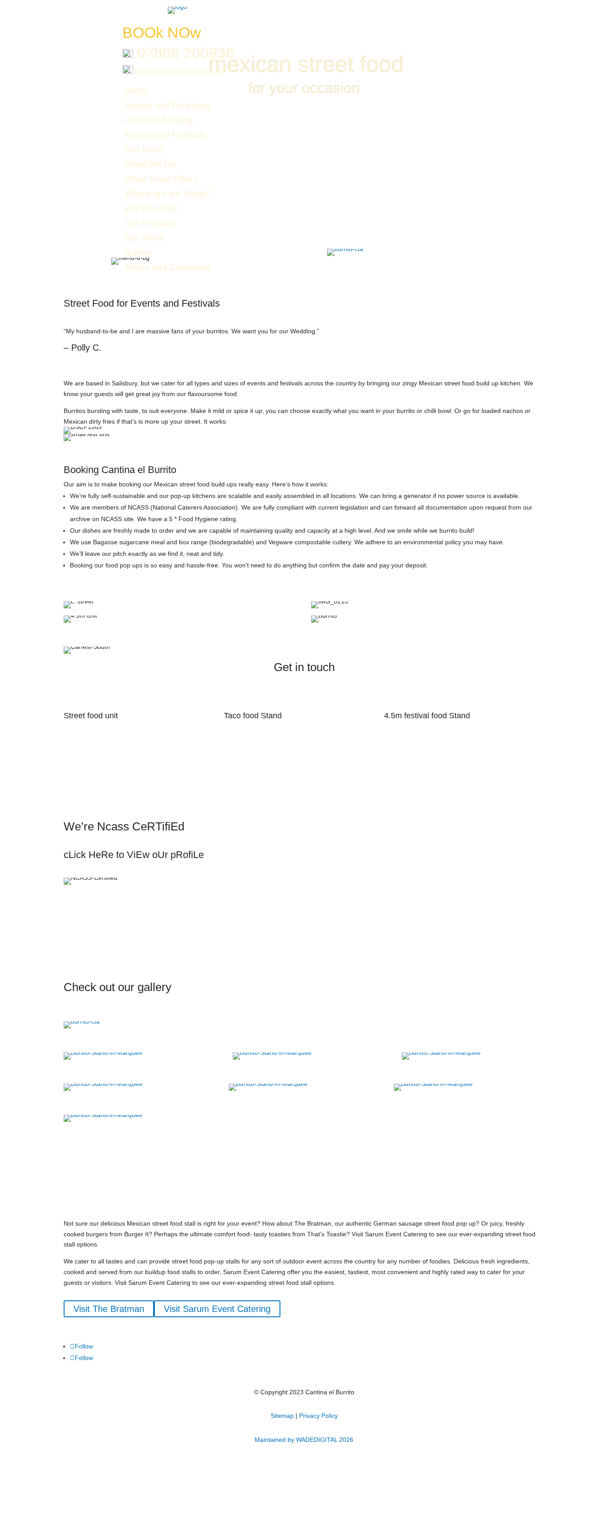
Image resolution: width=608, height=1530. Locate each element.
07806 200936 (185, 52)
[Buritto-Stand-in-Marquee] (103, 1052)
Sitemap (282, 1415)
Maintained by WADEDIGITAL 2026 (304, 1439)
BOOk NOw (161, 32)
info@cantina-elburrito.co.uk (178, 71)
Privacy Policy (318, 1415)
